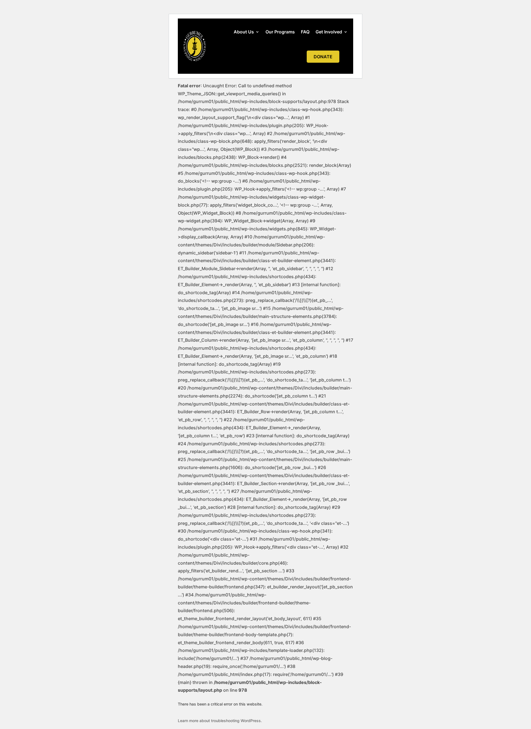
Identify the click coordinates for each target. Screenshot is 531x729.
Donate (323, 56)
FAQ (305, 32)
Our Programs (280, 32)
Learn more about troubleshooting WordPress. (220, 720)
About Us (244, 32)
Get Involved (329, 32)
